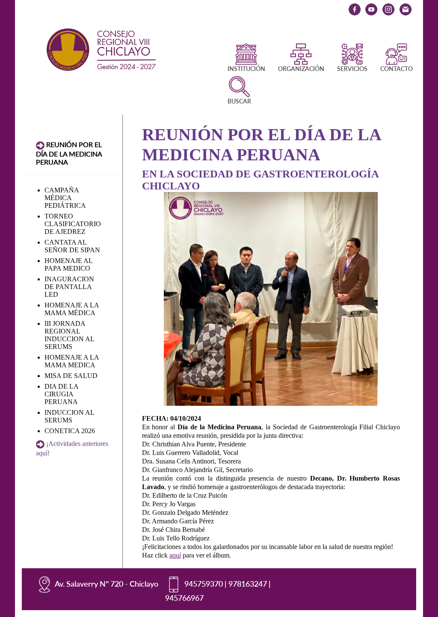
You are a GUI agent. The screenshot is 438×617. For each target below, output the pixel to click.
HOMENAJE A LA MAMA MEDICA (71, 361)
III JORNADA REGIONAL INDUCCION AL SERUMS (69, 335)
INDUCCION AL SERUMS (69, 416)
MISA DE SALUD (71, 375)
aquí (175, 555)
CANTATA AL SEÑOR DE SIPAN (72, 246)
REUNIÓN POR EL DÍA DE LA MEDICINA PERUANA (69, 153)
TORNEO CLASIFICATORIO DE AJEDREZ (72, 224)
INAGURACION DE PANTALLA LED (69, 286)
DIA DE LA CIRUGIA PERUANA (61, 394)
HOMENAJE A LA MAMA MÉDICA (71, 308)
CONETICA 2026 (69, 430)
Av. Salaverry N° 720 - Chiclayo (106, 583)
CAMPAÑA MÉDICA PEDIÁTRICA (65, 197)
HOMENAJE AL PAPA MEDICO (68, 264)
